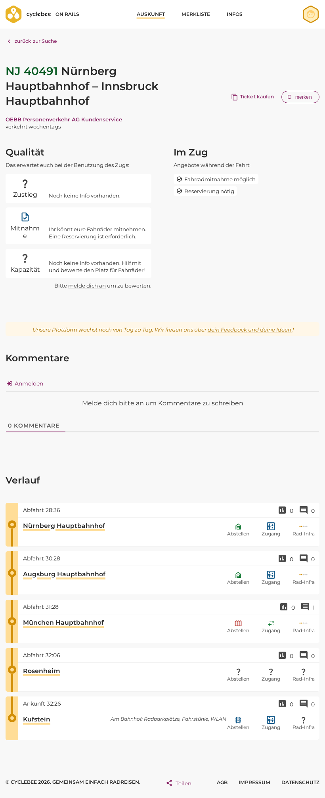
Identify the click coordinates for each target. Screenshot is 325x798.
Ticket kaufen (257, 97)
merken (303, 97)
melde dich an (87, 285)
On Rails (67, 14)
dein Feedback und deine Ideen (250, 329)
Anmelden (28, 383)
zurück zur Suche (36, 41)
